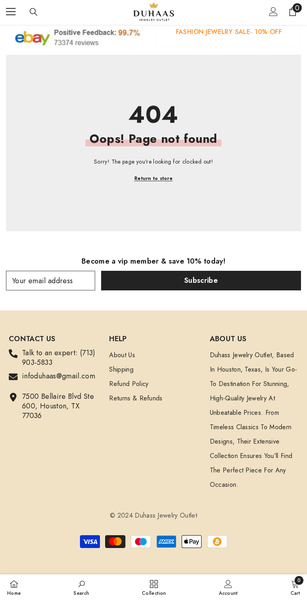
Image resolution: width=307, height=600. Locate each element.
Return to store (153, 178)
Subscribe (201, 280)
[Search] (33, 12)
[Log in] (273, 11)
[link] (229, 37)
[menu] (11, 11)
